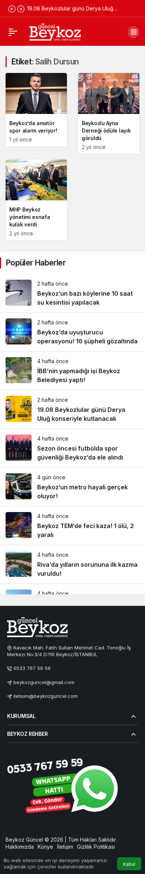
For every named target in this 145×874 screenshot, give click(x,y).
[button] (133, 32)
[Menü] (13, 32)
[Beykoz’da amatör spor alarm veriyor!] (36, 109)
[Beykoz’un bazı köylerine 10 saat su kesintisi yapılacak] (72, 293)
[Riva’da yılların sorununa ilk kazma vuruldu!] (72, 564)
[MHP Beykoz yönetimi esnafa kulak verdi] (36, 199)
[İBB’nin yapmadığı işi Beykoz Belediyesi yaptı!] (72, 371)
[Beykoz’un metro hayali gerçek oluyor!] (72, 487)
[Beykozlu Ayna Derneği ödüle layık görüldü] (108, 113)
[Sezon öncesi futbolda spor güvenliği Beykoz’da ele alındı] (72, 448)
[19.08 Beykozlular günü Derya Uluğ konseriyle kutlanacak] (72, 409)
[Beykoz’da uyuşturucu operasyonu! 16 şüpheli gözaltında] (72, 332)
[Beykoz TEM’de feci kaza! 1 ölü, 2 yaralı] (72, 525)
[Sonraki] (20, 8)
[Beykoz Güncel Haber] (55, 31)
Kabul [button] (129, 864)
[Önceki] (11, 8)
